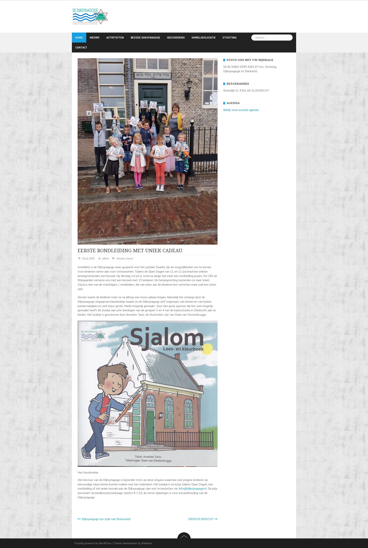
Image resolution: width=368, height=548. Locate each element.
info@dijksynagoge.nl (193, 488)
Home (79, 37)
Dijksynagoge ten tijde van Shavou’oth (106, 519)
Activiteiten (115, 37)
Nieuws (94, 37)
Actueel (121, 258)
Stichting (229, 37)
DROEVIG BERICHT (201, 519)
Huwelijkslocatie (204, 37)
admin (105, 258)
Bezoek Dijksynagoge (145, 37)
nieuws (129, 258)
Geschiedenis (176, 37)
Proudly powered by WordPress (93, 543)
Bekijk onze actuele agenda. (241, 110)
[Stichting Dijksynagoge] (90, 16)
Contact (81, 47)
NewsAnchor (130, 543)
